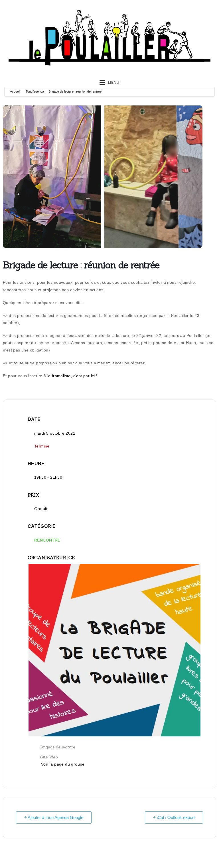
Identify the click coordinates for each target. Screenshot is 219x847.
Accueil (15, 91)
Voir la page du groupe (63, 764)
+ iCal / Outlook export (174, 817)
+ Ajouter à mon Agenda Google (53, 817)
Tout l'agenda (35, 91)
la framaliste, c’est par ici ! (72, 375)
